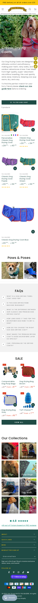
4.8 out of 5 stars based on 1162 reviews (19, 525)
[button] (30, 9)
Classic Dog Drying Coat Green (25, 178)
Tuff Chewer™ (26, 410)
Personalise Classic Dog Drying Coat (7, 140)
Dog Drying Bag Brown (27, 382)
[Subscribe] (35, 556)
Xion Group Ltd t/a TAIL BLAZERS (18, 594)
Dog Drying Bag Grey (9, 411)
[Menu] (2, 9)
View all (19, 422)
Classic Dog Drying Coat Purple (7, 178)
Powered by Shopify (19, 598)
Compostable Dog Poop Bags (9, 382)
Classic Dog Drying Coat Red (27, 139)
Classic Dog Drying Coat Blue (15, 240)
